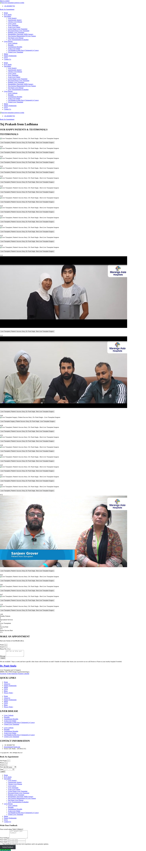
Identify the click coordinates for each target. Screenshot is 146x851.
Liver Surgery (12, 18)
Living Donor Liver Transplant (17, 29)
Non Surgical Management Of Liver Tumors (22, 36)
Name (2, 645)
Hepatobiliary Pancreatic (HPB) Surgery (20, 34)
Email (2, 647)
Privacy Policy (8, 693)
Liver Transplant (13, 25)
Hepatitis (11, 45)
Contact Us (7, 59)
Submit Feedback (7, 847)
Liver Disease (8, 41)
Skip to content (4, 1)
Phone (2, 763)
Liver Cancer (12, 23)
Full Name (3, 761)
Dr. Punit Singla (8, 665)
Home (6, 13)
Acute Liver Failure (14, 27)
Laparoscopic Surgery (15, 20)
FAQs (6, 57)
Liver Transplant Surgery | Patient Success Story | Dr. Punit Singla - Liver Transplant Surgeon (28, 421)
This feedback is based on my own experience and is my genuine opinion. (25, 844)
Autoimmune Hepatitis (15, 47)
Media (6, 54)
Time (2, 769)
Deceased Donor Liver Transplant (18, 31)
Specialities (7, 16)
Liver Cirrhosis (12, 43)
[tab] (73, 143)
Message (3, 656)
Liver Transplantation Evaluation (18, 39)
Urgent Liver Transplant (15, 52)
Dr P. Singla (8, 14)
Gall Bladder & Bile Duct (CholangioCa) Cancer (23, 50)
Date (1, 767)
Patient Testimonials (10, 56)
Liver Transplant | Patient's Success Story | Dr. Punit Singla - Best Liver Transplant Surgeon (27, 142)
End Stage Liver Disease (15, 38)
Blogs (6, 691)
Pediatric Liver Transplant (16, 32)
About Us (7, 684)
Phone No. (3, 649)
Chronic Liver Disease (15, 22)
